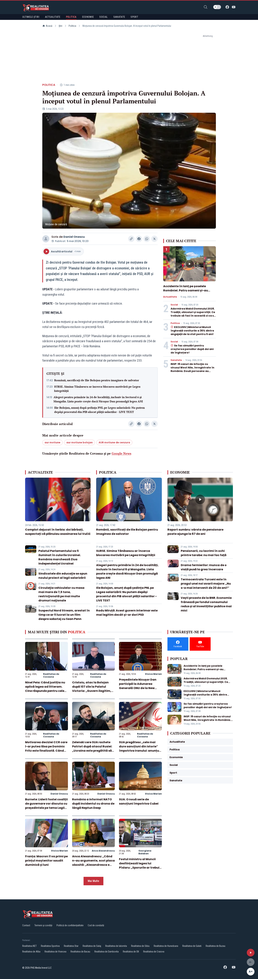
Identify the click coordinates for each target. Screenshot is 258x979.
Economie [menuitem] (88, 16)
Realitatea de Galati (191, 946)
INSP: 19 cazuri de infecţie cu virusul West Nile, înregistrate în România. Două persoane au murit (192, 369)
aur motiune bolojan (79, 442)
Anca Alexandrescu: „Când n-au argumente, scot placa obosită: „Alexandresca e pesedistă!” (93, 862)
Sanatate (176, 360)
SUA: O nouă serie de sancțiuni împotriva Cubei (138, 801)
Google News (121, 453)
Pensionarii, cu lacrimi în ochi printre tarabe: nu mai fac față (203, 553)
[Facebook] (227, 7)
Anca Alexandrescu (103, 850)
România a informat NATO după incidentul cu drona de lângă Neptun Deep (93, 803)
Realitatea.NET (29, 946)
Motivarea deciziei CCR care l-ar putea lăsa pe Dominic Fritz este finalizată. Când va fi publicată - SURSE (46, 748)
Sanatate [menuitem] (119, 16)
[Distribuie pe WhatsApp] (147, 239)
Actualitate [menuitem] (52, 16)
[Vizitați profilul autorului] (45, 238)
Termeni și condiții (43, 925)
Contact (26, 925)
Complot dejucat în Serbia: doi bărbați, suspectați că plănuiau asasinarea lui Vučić (58, 532)
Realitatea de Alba (31, 951)
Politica (72, 25)
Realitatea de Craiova (153, 951)
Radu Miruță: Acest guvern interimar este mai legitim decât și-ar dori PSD (127, 612)
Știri (60, 25)
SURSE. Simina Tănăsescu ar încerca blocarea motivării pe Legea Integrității (97, 389)
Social (174, 304)
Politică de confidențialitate (70, 925)
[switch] (217, 7)
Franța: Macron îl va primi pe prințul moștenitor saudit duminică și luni (46, 860)
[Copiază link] (131, 239)
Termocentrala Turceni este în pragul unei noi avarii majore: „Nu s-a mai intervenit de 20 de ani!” (206, 583)
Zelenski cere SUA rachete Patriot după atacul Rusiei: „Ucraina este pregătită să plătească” (92, 748)
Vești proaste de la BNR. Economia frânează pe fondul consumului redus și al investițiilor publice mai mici (206, 604)
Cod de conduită (96, 925)
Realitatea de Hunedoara (166, 946)
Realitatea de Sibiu (140, 946)
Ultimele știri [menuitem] (30, 16)
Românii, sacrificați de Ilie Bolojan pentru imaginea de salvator (96, 380)
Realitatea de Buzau (215, 946)
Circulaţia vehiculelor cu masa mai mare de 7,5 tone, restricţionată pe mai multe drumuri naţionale (61, 594)
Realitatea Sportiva (50, 946)
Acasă (49, 25)
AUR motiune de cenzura (114, 442)
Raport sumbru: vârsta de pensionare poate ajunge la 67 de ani (195, 532)
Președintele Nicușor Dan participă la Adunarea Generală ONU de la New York (137, 686)
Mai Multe (93, 881)
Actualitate (170, 296)
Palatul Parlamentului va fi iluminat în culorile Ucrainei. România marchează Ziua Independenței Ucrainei (59, 557)
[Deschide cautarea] (205, 7)
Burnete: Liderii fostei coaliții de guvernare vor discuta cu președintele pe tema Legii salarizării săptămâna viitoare (46, 807)
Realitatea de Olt (131, 951)
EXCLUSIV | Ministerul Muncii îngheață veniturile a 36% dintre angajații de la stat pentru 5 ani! (192, 330)
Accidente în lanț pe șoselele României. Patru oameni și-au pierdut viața (185, 290)
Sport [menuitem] (134, 16)
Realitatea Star (71, 946)
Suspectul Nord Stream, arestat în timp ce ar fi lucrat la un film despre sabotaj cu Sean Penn (64, 614)
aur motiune (52, 442)
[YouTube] (233, 7)
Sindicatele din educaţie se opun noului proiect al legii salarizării (62, 576)
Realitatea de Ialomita (116, 946)
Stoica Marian (153, 673)
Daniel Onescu (74, 237)
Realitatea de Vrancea (55, 951)
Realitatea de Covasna (51, 675)
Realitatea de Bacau (80, 951)
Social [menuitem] (103, 16)
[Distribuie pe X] (154, 239)
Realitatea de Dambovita (106, 951)
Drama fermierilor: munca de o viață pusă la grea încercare (204, 567)
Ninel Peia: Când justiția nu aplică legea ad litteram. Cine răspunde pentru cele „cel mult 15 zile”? (45, 688)
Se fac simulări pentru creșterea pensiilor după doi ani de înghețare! (192, 349)
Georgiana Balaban (144, 852)
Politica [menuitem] (71, 16)
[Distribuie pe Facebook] (139, 239)
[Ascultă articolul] (250, 952)
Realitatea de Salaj (92, 946)
